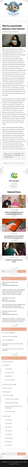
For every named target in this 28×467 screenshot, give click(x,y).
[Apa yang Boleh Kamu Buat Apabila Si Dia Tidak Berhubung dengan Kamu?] (14, 224)
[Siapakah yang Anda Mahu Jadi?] (14, 286)
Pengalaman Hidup (6, 388)
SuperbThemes (15, 463)
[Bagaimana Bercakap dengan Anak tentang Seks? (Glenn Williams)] (14, 201)
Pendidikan (7, 376)
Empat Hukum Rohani (7, 361)
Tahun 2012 (7, 427)
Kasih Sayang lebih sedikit (11, 399)
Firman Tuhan (5, 340)
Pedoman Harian (5, 332)
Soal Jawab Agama (9, 379)
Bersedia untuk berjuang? (8, 297)
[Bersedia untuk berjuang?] (14, 302)
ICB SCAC (5, 31)
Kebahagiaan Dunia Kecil (8, 163)
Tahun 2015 (7, 438)
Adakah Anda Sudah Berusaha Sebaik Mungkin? (12, 343)
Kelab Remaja (9, 462)
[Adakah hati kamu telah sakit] (14, 316)
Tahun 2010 (7, 419)
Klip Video (4, 365)
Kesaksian (7, 368)
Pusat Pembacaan (20, 163)
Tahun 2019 (7, 445)
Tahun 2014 (7, 434)
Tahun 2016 (7, 441)
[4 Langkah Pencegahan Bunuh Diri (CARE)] (14, 248)
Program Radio (5, 391)
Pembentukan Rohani (7, 336)
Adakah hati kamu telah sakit (9, 311)
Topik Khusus (5, 416)
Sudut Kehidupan (9, 411)
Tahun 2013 (7, 430)
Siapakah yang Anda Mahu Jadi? (10, 282)
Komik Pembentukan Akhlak (8, 384)
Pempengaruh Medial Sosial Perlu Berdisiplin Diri (13, 348)
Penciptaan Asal (8, 372)
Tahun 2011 (7, 423)
